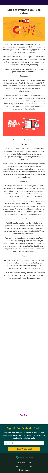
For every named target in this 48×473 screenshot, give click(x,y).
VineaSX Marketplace (24, 466)
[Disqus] (24, 316)
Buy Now (24, 415)
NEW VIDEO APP (24, 463)
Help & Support (24, 470)
